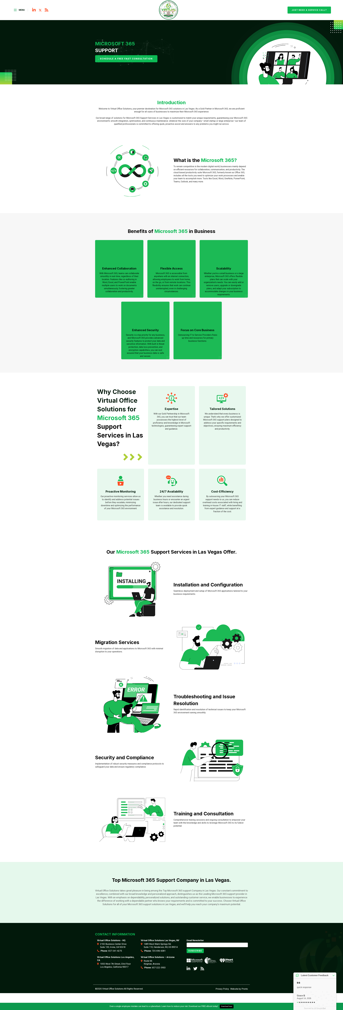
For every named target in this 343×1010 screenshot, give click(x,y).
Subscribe (195, 951)
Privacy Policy (222, 989)
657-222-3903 (159, 967)
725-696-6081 (159, 951)
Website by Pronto (239, 989)
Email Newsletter (195, 940)
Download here (226, 1006)
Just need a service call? (309, 10)
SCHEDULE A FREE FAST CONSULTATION (126, 58)
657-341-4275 (115, 951)
